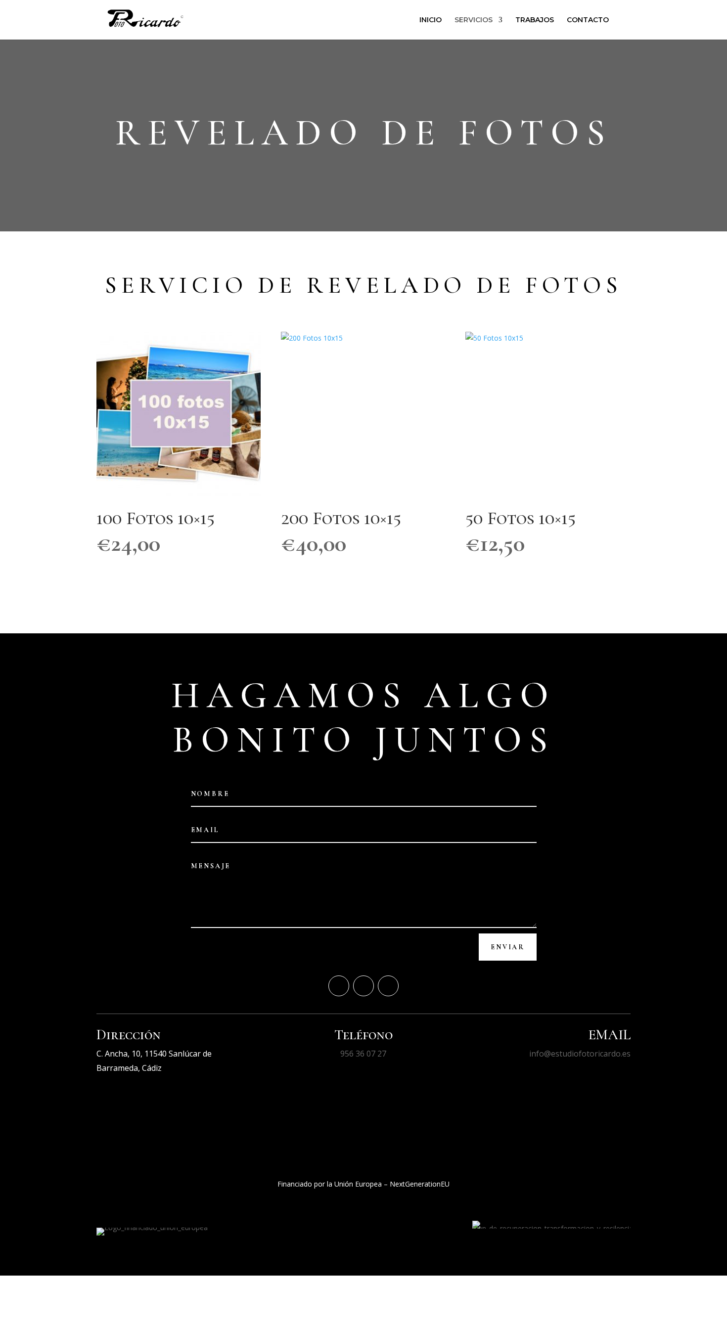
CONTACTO (588, 20)
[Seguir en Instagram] (388, 985)
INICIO (430, 20)
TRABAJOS (534, 20)
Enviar (508, 947)
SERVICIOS (473, 20)
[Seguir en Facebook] (338, 985)
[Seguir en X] (363, 985)
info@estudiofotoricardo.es (580, 1053)
